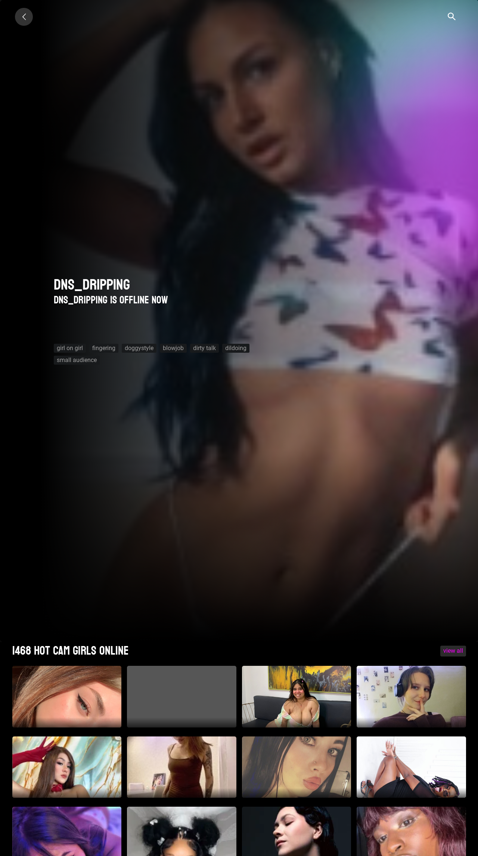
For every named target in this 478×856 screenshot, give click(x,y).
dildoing (235, 348)
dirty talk (204, 348)
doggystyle (139, 348)
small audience (77, 360)
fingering (103, 348)
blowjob (173, 348)
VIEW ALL (453, 650)
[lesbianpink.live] (24, 17)
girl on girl (70, 348)
